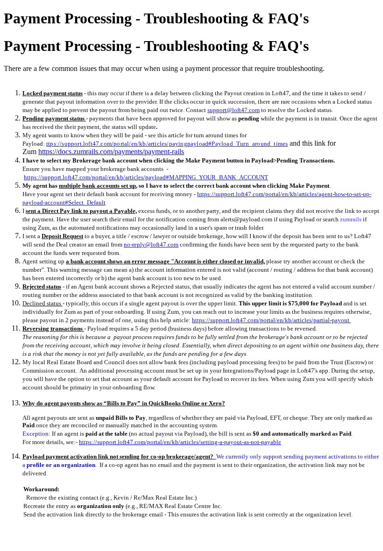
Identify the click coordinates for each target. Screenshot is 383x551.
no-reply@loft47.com (151, 244)
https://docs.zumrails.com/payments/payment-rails (111, 151)
